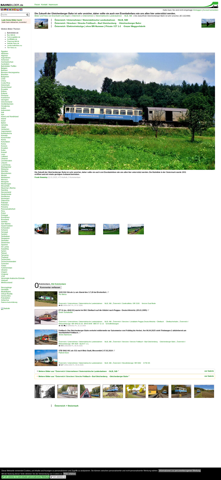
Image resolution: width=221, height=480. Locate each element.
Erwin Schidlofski (66, 312)
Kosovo (4, 146)
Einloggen (197, 10)
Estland (4, 93)
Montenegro (6, 184)
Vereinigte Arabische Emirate (13, 278)
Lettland (4, 156)
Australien (5, 64)
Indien (3, 108)
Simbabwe (5, 236)
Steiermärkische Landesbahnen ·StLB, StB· (114, 16)
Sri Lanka (5, 247)
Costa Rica (5, 83)
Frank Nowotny (41, 177)
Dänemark (5, 85)
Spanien (4, 245)
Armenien (5, 60)
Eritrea (3, 91)
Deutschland (6, 87)
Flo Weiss (63, 294)
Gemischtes (6, 296)
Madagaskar (6, 167)
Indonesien (5, 110)
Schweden (5, 228)
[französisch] (8, 10)
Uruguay (4, 274)
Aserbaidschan (7, 62)
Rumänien (5, 217)
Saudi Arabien (7, 226)
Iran (2, 114)
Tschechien (5, 259)
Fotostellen (5, 298)
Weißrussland (6, 282)
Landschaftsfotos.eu (14, 45)
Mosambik (5, 186)
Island (3, 119)
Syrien (3, 251)
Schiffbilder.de (12, 39)
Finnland (4, 96)
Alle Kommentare (58, 284)
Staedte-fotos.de (13, 43)
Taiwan (4, 253)
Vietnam (4, 280)
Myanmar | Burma (8, 188)
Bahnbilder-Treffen (8, 66)
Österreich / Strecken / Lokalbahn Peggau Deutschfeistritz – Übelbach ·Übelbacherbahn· (146, 321)
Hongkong (5, 106)
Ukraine (4, 270)
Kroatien (4, 148)
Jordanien (5, 129)
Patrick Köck (64, 353)
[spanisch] (14, 10)
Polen (3, 213)
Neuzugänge (6, 287)
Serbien (4, 234)
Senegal (4, 232)
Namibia (4, 190)
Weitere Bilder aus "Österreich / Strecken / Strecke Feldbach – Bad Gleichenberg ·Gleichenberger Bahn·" (83, 376)
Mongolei (5, 182)
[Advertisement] (112, 39)
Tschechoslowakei (8, 261)
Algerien (4, 56)
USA (3, 276)
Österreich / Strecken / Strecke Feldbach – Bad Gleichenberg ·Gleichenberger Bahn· (98, 23)
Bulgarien (5, 77)
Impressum (53, 5)
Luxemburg (5, 165)
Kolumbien (5, 142)
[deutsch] (5, 10)
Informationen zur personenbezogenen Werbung (179, 470)
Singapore (5, 238)
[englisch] (2, 10)
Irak (2, 112)
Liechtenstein (6, 161)
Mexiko (4, 175)
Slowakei (5, 240)
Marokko (4, 171)
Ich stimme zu (58, 477)
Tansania (5, 255)
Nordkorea (5, 196)
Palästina (5, 205)
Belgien (4, 68)
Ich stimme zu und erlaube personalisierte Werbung (25, 477)
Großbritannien (7, 104)
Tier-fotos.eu (11, 47)
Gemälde (5, 290)
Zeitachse (5, 300)
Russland (5, 219)
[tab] (125, 371)
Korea (3, 144)
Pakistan (4, 203)
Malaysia (4, 169)
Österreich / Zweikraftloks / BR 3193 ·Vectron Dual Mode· (134, 303)
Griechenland (6, 102)
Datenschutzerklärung (9, 302)
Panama (4, 207)
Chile (3, 79)
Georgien (5, 100)
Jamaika (4, 125)
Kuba (3, 150)
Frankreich (5, 98)
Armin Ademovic (65, 335)
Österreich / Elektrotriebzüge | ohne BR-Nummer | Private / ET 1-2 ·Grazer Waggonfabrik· (100, 26)
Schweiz (4, 230)
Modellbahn (6, 292)
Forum (37, 5)
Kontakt (44, 5)
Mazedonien (6, 173)
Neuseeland (6, 192)
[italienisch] (11, 10)
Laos (3, 154)
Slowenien (5, 243)
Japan (3, 127)
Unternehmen (88, 16)
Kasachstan (6, 138)
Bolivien (4, 70)
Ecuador (4, 89)
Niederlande (6, 194)
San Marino (6, 224)
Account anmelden (210, 10)
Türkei (3, 266)
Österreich (76, 16)
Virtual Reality (6, 294)
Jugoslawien (6, 131)
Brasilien (4, 75)
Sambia (4, 222)
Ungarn (4, 272)
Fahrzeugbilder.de (13, 37)
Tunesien (5, 264)
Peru (3, 211)
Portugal (4, 215)
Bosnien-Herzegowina (10, 72)
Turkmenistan (6, 268)
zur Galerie (209, 371)
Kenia (3, 140)
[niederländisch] (21, 10)
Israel (3, 121)
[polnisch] (18, 10)
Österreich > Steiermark (66, 406)
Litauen (4, 163)
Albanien (4, 54)
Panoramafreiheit (8, 209)
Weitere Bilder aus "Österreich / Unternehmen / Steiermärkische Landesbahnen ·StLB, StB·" (78, 371)
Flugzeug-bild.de (13, 41)
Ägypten (4, 51)
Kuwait (4, 152)
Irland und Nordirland (9, 117)
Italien (3, 123)
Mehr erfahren (70, 474)
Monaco (4, 180)
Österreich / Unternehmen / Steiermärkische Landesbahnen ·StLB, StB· (92, 20)
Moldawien (5, 177)
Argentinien (6, 58)
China (3, 81)
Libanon (4, 159)
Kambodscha (6, 133)
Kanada (4, 135)
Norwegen (5, 198)
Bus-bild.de (11, 35)
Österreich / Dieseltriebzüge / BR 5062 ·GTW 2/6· (131, 363)
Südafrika (5, 249)
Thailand (4, 257)
